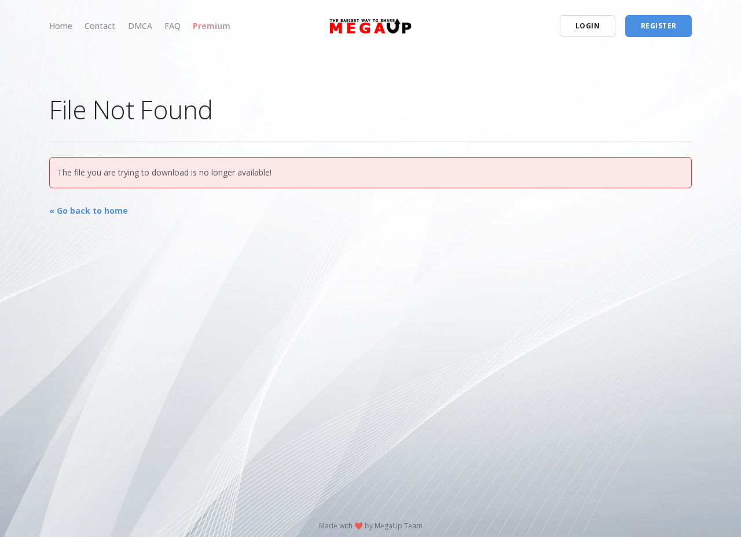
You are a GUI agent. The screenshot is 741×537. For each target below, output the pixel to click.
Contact (100, 25)
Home (60, 25)
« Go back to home (88, 210)
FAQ (172, 25)
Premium (211, 25)
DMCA (140, 25)
